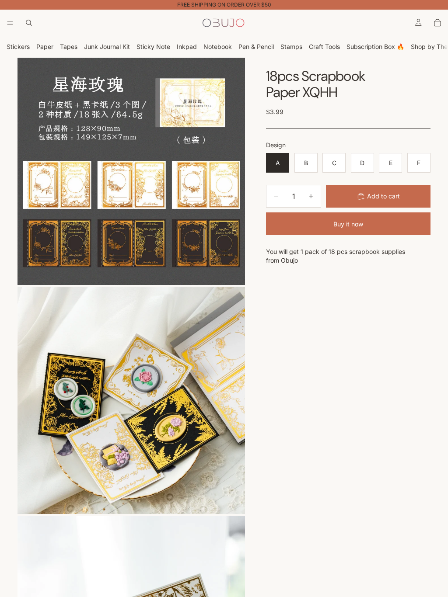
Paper (44, 46)
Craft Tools (324, 46)
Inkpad (187, 46)
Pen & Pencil (256, 46)
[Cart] (437, 22)
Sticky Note (153, 46)
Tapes (68, 46)
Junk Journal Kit (107, 46)
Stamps (291, 46)
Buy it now (348, 224)
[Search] (28, 22)
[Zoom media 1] (131, 171)
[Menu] (10, 23)
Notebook (217, 46)
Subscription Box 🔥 (375, 46)
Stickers (18, 46)
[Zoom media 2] (131, 400)
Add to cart (383, 196)
